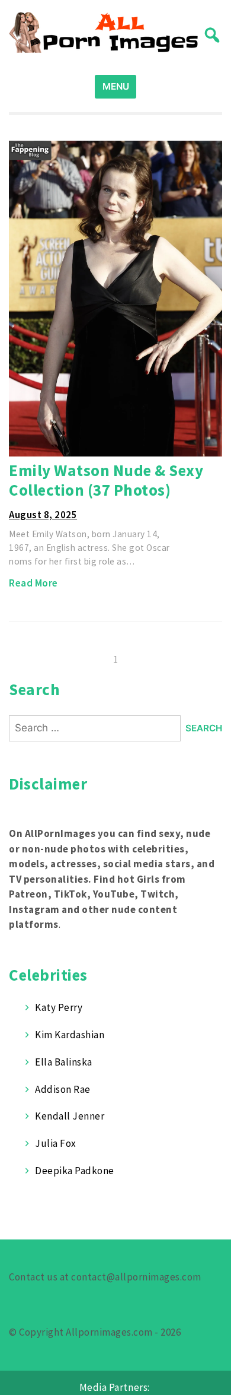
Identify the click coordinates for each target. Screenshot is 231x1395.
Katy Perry (58, 1007)
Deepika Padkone (74, 1170)
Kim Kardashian (69, 1034)
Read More (33, 582)
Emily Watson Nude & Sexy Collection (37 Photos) (106, 480)
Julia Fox (55, 1143)
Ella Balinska (63, 1062)
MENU (115, 86)
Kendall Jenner (69, 1116)
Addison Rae (63, 1089)
